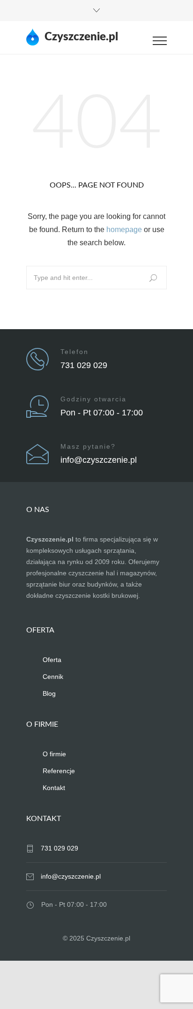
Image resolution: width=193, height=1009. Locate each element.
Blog (49, 693)
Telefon (74, 351)
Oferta (52, 659)
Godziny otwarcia (93, 399)
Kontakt (54, 787)
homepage (124, 229)
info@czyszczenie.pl (98, 460)
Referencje (59, 771)
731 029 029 (83, 365)
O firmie (54, 754)
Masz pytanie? (88, 446)
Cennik (53, 676)
